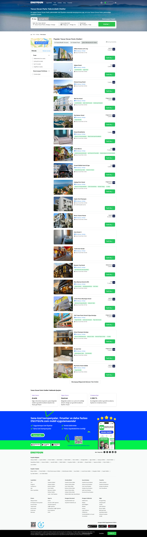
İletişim (83, 502)
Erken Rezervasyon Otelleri (54, 471)
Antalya (37, 34)
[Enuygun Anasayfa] (37, 3)
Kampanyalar (102, 502)
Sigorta (50, 498)
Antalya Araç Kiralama (87, 488)
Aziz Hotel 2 (77, 232)
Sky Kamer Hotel (79, 115)
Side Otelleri (59, 459)
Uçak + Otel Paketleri (52, 494)
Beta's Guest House (80, 215)
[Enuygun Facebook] (104, 452)
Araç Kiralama (85, 480)
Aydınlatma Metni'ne (87, 533)
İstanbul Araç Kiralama (87, 482)
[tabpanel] (73, 24)
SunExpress (33, 486)
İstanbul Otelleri (51, 482)
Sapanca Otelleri (97, 462)
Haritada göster (42, 42)
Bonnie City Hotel (79, 265)
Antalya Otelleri (51, 484)
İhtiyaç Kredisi (34, 500)
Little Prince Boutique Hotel (82, 299)
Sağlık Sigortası (51, 506)
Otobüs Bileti (68, 480)
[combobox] (46, 24)
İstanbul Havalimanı (103, 484)
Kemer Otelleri (51, 459)
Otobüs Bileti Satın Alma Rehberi (72, 494)
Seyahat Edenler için (69, 500)
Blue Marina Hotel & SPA (81, 282)
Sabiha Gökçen (102, 482)
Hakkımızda (85, 500)
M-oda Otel (77, 349)
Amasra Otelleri (45, 462)
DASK (49, 512)
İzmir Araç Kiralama (86, 486)
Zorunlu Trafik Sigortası (53, 502)
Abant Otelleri (110, 459)
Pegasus (33, 484)
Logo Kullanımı (85, 510)
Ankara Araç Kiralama (87, 484)
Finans (32, 498)
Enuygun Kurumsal (69, 498)
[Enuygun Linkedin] (113, 452)
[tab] (34, 19)
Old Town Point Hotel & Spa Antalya (85, 315)
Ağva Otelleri (93, 459)
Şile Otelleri (80, 462)
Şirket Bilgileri (85, 504)
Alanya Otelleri (34, 459)
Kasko (49, 500)
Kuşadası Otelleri (72, 462)
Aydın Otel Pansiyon (80, 199)
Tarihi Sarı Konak (79, 249)
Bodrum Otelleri (51, 486)
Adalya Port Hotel (79, 182)
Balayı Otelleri (34, 471)
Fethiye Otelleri (51, 492)
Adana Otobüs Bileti (69, 490)
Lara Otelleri (33, 464)
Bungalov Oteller (96, 471)
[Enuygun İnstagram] (107, 452)
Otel (34, 34)
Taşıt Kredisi (33, 506)
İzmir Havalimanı (103, 488)
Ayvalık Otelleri (54, 462)
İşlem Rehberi (102, 506)
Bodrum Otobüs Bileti (70, 488)
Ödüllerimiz (84, 512)
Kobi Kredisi (33, 508)
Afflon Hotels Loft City (81, 49)
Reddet (41, 534)
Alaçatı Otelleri (88, 462)
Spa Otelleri (76, 471)
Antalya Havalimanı (103, 486)
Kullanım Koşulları (103, 514)
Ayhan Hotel (78, 65)
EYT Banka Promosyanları (36, 502)
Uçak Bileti (33, 480)
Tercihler (101, 533)
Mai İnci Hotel (78, 98)
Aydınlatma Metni (103, 512)
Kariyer (83, 508)
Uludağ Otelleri (84, 459)
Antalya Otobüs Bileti (70, 492)
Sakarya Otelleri (101, 459)
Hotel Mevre (78, 149)
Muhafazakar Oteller (67, 471)
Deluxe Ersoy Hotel (80, 82)
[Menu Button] (108, 2)
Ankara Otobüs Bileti (69, 484)
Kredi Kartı (33, 510)
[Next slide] (70, 53)
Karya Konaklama (79, 132)
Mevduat (33, 512)
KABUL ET (111, 533)
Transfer (101, 480)
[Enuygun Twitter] (110, 452)
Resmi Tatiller (102, 508)
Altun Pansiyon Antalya (81, 332)
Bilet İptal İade (102, 510)
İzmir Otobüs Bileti (69, 486)
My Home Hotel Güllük (81, 365)
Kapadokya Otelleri (35, 462)
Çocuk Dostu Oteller (86, 471)
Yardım (100, 504)
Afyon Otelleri (106, 462)
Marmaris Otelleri (52, 490)
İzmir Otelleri (51, 488)
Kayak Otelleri (105, 471)
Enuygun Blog (102, 500)
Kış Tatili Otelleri (34, 473)
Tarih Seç (109, 58)
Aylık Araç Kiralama (86, 490)
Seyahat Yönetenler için (70, 502)
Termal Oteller (42, 471)
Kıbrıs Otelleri (76, 459)
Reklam (84, 506)
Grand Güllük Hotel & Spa (82, 165)
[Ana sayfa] (31, 34)
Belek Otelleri (63, 462)
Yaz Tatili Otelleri (44, 473)
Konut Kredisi (34, 504)
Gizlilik (100, 516)
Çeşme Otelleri (42, 459)
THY (31, 482)
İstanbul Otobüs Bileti (70, 482)
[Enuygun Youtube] (115, 452)
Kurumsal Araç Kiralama (87, 492)
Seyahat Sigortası (52, 504)
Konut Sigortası (51, 510)
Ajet (31, 488)
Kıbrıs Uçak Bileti (34, 490)
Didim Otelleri (67, 459)
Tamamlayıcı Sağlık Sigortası (54, 508)
